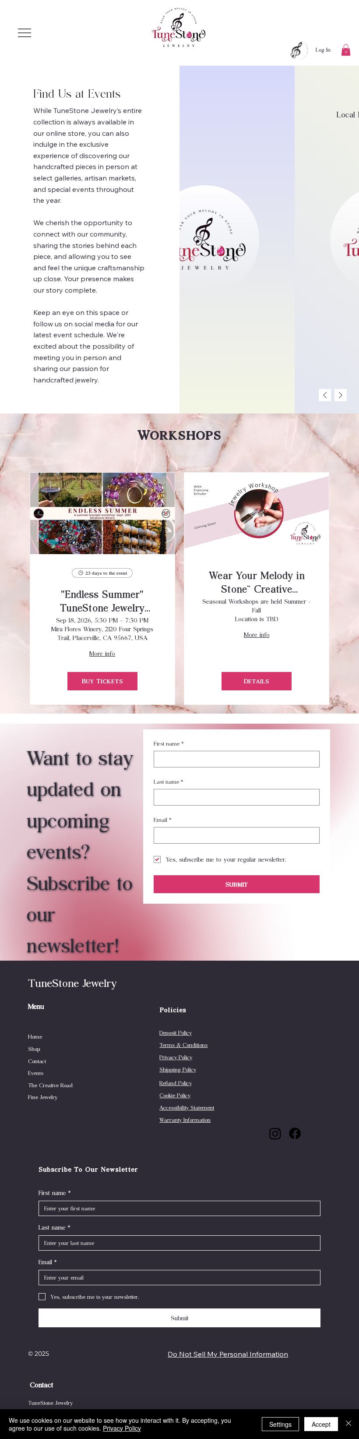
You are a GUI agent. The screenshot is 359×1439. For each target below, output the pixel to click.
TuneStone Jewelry (72, 982)
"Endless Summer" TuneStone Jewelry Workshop (102, 600)
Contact (37, 1060)
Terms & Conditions (183, 1044)
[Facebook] (295, 1133)
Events (35, 1072)
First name (169, 743)
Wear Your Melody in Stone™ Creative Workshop (257, 581)
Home (35, 1036)
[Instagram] (275, 1133)
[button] (346, 50)
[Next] (340, 395)
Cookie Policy (174, 1095)
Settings (280, 1424)
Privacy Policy (175, 1057)
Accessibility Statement (186, 1107)
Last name (168, 781)
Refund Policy (175, 1082)
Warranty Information (185, 1119)
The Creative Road (50, 1085)
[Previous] (325, 395)
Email (163, 819)
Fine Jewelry (42, 1096)
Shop (34, 1048)
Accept (321, 1424)
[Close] (348, 1424)
